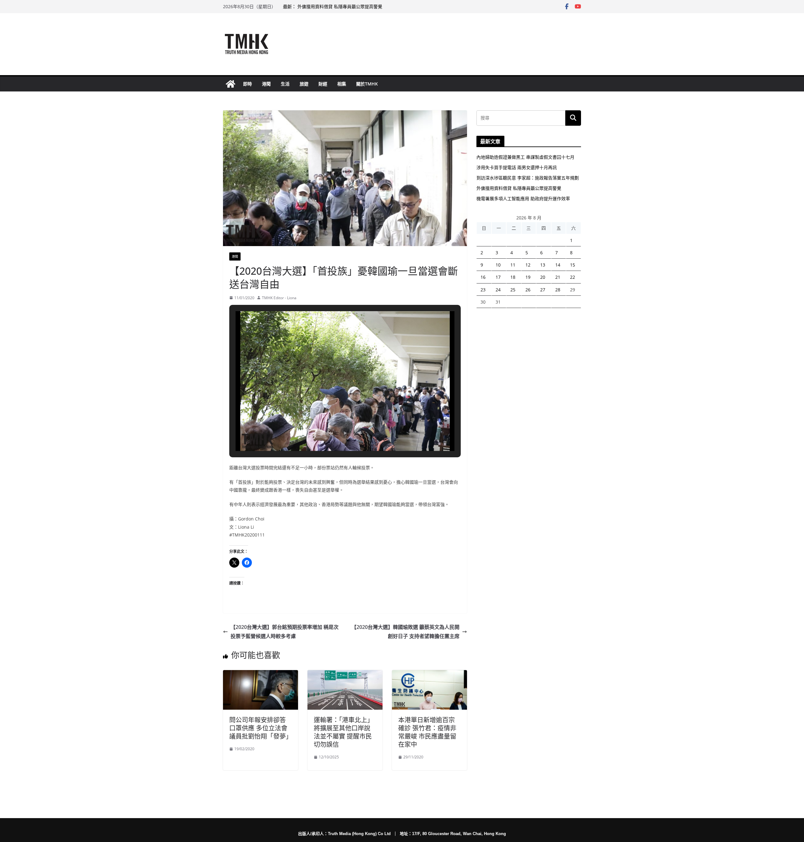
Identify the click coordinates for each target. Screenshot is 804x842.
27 (542, 290)
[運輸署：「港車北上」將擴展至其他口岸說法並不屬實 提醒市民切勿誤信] (345, 674)
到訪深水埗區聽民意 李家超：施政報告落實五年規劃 (527, 178)
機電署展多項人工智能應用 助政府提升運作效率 (523, 198)
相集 (341, 84)
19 (527, 277)
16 (483, 277)
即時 (247, 84)
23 (483, 290)
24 (498, 290)
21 (557, 277)
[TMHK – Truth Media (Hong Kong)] (230, 83)
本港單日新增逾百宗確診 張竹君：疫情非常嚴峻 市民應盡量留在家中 (427, 732)
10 (498, 265)
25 (512, 290)
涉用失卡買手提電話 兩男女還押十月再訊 (516, 167)
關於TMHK (367, 84)
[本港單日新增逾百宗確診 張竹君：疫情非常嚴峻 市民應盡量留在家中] (429, 674)
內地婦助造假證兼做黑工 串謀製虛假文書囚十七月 (525, 157)
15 (572, 265)
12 (527, 265)
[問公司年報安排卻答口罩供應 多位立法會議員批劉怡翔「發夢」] (260, 674)
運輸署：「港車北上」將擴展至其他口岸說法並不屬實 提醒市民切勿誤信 (343, 732)
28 (557, 290)
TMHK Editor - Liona (279, 297)
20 (542, 277)
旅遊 (304, 84)
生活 (285, 84)
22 (572, 277)
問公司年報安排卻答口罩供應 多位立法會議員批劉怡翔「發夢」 (260, 728)
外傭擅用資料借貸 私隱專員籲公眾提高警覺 (339, 6)
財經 (322, 84)
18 (512, 277)
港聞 (266, 84)
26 (527, 290)
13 (542, 265)
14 (557, 265)
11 (512, 265)
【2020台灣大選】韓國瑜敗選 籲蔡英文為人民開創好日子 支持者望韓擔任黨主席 (405, 632)
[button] (330, 433)
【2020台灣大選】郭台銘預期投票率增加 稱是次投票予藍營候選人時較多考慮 (285, 632)
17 (498, 277)
